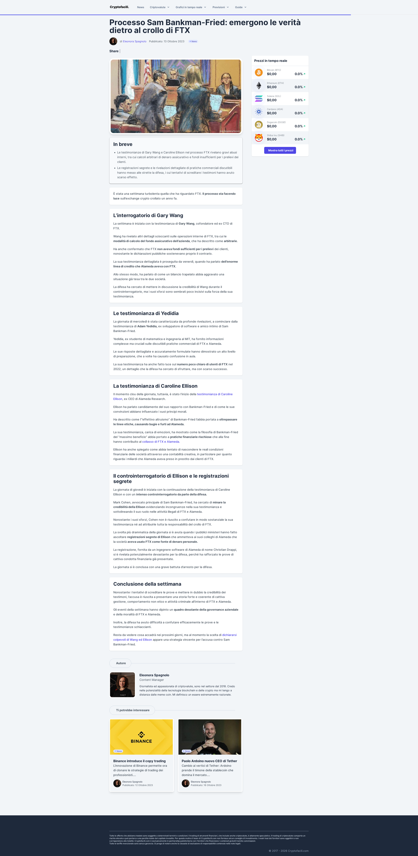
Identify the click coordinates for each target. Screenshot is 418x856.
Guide (238, 7)
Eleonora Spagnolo (132, 781)
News (140, 7)
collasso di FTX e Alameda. (161, 441)
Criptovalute (157, 7)
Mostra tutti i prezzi (280, 150)
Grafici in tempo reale (189, 7)
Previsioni (219, 7)
